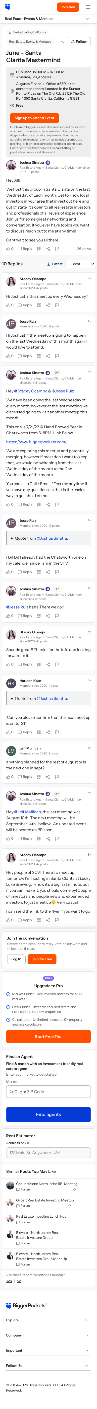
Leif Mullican (30, 748)
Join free (68, 7)
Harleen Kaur (30, 680)
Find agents (48, 1114)
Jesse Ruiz (28, 321)
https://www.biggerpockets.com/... (37, 441)
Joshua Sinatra (32, 162)
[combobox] (50, 1092)
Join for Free (42, 959)
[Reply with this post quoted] (39, 248)
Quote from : (41, 538)
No (19, 1281)
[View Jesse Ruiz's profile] (11, 324)
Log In (16, 959)
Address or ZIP (18, 1143)
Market (11, 1081)
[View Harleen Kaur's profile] (11, 683)
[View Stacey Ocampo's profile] (11, 282)
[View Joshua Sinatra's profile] (11, 165)
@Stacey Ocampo (30, 390)
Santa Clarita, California (29, 32)
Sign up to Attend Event (34, 118)
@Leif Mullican (27, 811)
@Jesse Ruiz (63, 390)
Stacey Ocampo (33, 279)
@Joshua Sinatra (52, 538)
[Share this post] (48, 248)
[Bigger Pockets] (7, 7)
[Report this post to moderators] (57, 248)
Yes (9, 1281)
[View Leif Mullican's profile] (11, 751)
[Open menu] (88, 7)
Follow (81, 41)
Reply (27, 248)
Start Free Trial (48, 1036)
